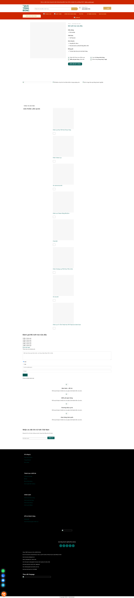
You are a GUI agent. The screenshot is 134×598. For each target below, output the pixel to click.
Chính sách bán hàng (70, 14)
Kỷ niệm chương (91, 14)
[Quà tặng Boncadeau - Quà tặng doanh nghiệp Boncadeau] (27, 8)
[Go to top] (131, 596)
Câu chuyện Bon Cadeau (29, 483)
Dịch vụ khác (102, 14)
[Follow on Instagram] (60, 545)
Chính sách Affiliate (28, 505)
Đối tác (25, 478)
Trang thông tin (27, 459)
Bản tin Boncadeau (28, 481)
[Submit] (74, 8)
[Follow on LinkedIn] (70, 545)
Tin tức (81, 14)
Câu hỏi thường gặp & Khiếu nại (31, 521)
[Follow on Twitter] (67, 545)
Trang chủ (48, 14)
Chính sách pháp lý (28, 502)
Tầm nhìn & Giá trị (28, 457)
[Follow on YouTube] (73, 545)
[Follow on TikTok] (63, 545)
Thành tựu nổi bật (28, 476)
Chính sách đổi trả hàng (29, 497)
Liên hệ (78, 17)
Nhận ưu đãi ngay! (89, 2)
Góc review (26, 462)
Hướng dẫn (26, 519)
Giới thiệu (59, 14)
